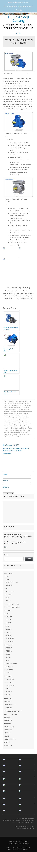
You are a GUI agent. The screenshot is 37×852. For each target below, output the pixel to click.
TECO (8, 673)
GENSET (8, 723)
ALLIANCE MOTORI (12, 582)
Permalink (17, 436)
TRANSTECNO (10, 685)
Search (6, 555)
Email (5, 480)
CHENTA (8, 595)
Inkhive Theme (22, 841)
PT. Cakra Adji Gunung (18, 18)
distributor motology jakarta (13, 413)
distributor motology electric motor (21, 411)
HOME (8, 847)
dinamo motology (16, 407)
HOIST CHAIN (9, 727)
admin (31, 73)
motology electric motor (23, 424)
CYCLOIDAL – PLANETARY (13, 711)
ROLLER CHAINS (10, 739)
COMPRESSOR (10, 705)
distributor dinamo (10, 409)
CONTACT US (25, 847)
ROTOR (8, 657)
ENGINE (7, 717)
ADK (7, 579)
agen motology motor (15, 405)
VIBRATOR (8, 745)
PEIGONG (9, 648)
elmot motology (16, 422)
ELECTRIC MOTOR (21, 401)
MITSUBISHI (10, 638)
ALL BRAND (10, 401)
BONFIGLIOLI (10, 591)
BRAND (25, 849)
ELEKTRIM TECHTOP (12, 607)
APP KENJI (9, 585)
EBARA (8, 601)
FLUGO (8, 610)
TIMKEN (8, 676)
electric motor (13, 420)
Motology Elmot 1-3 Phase (23, 428)
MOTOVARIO (10, 642)
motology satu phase (16, 432)
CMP (7, 598)
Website (6, 487)
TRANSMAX (9, 682)
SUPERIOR (9, 666)
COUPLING (8, 708)
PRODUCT (11, 849)
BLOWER (8, 701)
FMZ (7, 613)
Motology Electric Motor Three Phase (16, 426)
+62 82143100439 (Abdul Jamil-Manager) (19, 6)
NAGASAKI (9, 645)
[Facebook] (16, 10)
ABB (7, 576)
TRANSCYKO (10, 679)
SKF (7, 660)
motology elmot (9, 428)
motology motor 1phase (12, 430)
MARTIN (8, 635)
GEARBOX (8, 720)
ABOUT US (15, 847)
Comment (7, 453)
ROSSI (8, 654)
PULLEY (7, 733)
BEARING (8, 698)
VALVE (7, 742)
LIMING (8, 632)
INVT (7, 626)
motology (12, 424)
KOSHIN (8, 629)
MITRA (19, 849)
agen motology (9, 403)
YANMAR (9, 692)
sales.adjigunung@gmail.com (19, 2)
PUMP (7, 736)
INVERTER (8, 730)
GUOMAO (9, 620)
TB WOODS (9, 670)
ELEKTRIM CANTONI (12, 604)
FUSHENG (9, 616)
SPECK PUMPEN (11, 663)
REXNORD (9, 651)
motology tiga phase (19, 434)
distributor (26, 407)
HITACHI (8, 623)
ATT (7, 588)
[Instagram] (18, 10)
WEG (7, 688)
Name (5, 474)
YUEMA (8, 695)
